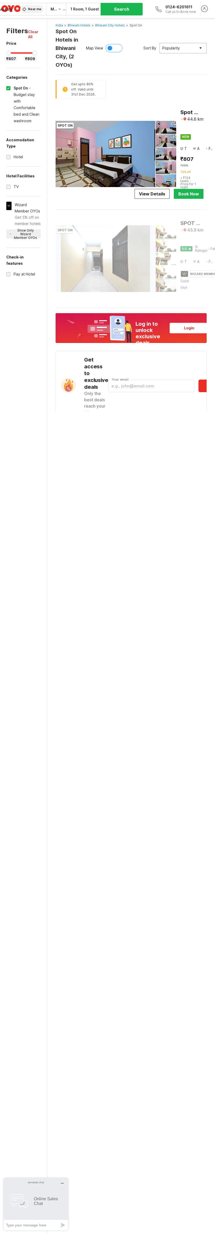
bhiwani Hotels (79, 25)
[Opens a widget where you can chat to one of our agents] (36, 1204)
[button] (34, 34)
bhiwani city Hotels (110, 25)
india (59, 25)
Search (121, 9)
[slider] (8, 53)
